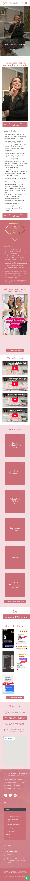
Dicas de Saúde (10, 831)
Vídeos (8, 834)
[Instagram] (5, 795)
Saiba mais (15, 456)
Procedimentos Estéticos (13, 816)
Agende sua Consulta (12, 838)
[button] (26, 2)
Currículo (8, 813)
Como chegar (10, 828)
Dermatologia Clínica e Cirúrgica (12, 820)
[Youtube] (15, 795)
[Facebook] (10, 795)
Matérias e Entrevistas (12, 824)
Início (7, 809)
